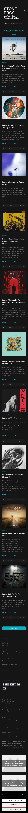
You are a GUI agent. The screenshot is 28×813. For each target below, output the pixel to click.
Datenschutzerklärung (8, 675)
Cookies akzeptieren (14, 800)
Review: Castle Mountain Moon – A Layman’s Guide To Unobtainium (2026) (13, 68)
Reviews (4, 62)
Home (6, 23)
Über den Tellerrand (14, 415)
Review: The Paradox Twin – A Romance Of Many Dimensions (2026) (13, 302)
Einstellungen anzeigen (14, 809)
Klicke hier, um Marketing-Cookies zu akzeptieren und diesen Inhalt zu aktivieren (14, 763)
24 (18, 624)
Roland (22, 441)
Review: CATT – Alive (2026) (12, 418)
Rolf (23, 91)
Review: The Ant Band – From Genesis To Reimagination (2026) (13, 241)
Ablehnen (14, 805)
